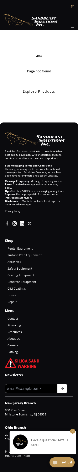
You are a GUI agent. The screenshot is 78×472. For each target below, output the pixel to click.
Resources (14, 332)
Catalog (12, 352)
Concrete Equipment (21, 282)
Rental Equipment (20, 248)
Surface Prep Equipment (24, 255)
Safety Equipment (19, 268)
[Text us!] (62, 463)
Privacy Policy (13, 211)
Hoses (11, 295)
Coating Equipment (20, 275)
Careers (12, 345)
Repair (12, 302)
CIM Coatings (16, 288)
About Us (13, 339)
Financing (14, 325)
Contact (12, 319)
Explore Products (39, 91)
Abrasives (14, 262)
